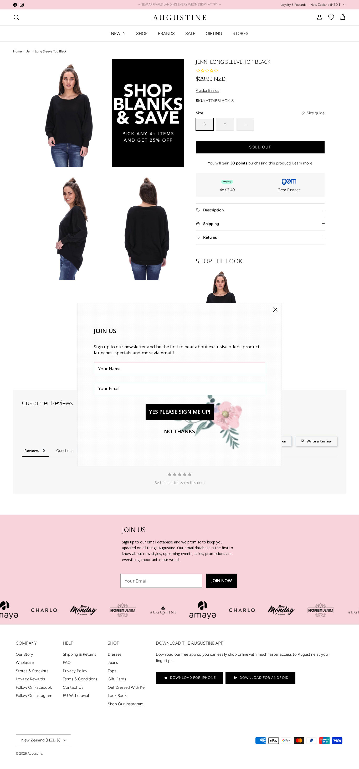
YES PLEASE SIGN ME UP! (179, 411)
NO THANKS (179, 431)
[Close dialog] (275, 309)
